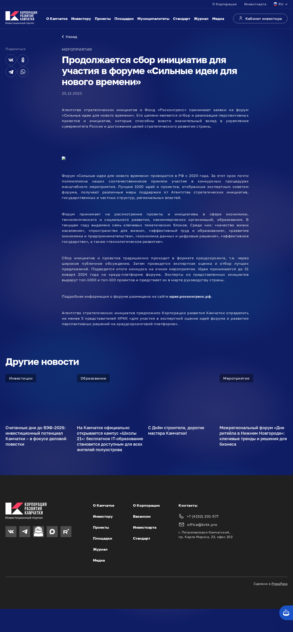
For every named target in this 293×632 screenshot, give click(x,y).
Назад (71, 36)
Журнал (201, 18)
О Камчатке (57, 18)
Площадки (124, 18)
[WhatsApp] (22, 71)
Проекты (103, 18)
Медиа (218, 18)
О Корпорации (224, 4)
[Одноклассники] (22, 59)
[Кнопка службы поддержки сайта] (286, 612)
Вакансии (142, 516)
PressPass (279, 584)
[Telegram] (10, 71)
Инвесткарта (255, 4)
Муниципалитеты (153, 18)
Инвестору (81, 18)
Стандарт (181, 18)
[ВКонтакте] (10, 59)
